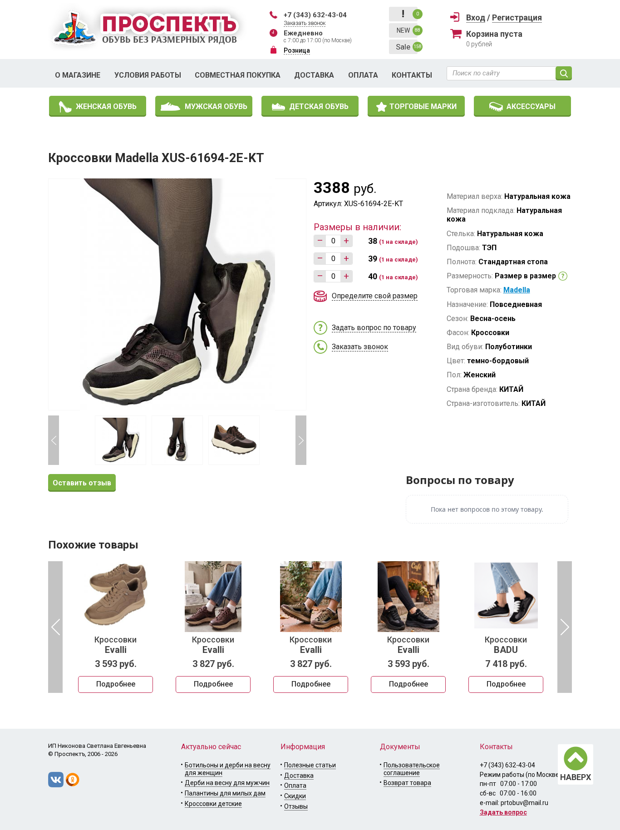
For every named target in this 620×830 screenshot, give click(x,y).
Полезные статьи (310, 765)
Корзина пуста (494, 34)
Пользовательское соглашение (412, 768)
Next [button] (300, 440)
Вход (475, 17)
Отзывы (296, 806)
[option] (115, 627)
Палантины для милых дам (225, 793)
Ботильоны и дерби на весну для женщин (228, 768)
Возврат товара (407, 782)
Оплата (363, 75)
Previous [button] (53, 440)
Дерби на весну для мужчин (227, 782)
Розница (297, 50)
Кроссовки (115, 645)
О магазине (77, 75)
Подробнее (115, 684)
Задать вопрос (503, 812)
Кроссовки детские (213, 803)
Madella (516, 290)
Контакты (412, 75)
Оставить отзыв (82, 483)
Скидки (295, 796)
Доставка (314, 75)
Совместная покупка (237, 75)
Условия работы (147, 75)
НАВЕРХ (575, 777)
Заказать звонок (304, 23)
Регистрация (517, 17)
